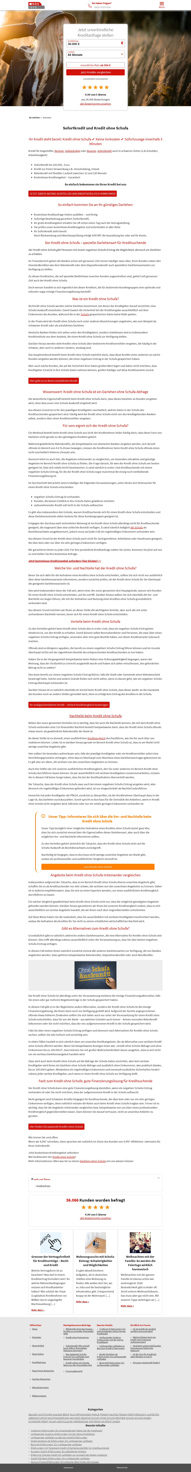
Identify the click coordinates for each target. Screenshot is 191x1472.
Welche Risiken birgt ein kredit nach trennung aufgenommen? (143, 1339)
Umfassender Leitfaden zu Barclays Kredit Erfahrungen (111, 1347)
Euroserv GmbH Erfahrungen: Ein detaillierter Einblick (58, 1451)
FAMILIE (95, 1414)
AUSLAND (57, 1414)
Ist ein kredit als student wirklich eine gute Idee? (143, 1330)
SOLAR (52, 1421)
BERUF (66, 1414)
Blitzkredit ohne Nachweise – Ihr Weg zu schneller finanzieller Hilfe (78, 1331)
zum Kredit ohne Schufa (98, 866)
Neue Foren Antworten (43, 1371)
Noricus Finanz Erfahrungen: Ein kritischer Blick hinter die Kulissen (65, 1462)
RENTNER (120, 1418)
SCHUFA (130, 1418)
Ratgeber (36, 1337)
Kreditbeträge (39, 1362)
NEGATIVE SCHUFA (90, 1418)
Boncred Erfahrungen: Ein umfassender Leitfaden (110, 1364)
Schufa (85, 314)
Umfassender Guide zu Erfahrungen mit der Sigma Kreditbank (110, 1339)
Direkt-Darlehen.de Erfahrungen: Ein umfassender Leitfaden (111, 1356)
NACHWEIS (74, 1418)
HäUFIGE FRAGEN (118, 1414)
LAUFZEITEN (153, 1414)
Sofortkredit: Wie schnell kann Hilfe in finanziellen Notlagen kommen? (76, 1348)
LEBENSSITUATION (37, 1418)
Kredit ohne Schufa (63, 1157)
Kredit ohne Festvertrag (77, 1337)
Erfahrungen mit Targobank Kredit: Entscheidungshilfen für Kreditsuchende (70, 1448)
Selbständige (72, 151)
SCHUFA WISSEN (143, 1418)
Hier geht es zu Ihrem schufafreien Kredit (53, 380)
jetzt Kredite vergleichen (95, 72)
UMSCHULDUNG (64, 1421)
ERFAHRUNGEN (83, 1414)
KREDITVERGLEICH (136, 1414)
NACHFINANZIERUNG (58, 1418)
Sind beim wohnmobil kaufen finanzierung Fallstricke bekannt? (145, 1348)
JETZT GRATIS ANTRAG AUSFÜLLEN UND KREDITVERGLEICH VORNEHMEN (72, 193)
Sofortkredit (104, 151)
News (34, 1329)
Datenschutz (122, 1467)
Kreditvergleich (96, 738)
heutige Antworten (41, 1379)
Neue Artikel (38, 1346)
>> (64, 561)
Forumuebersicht (74, 1371)
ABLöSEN (33, 1414)
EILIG (72, 1414)
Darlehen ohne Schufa (93, 1161)
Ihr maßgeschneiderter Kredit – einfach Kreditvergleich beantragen (69, 704)
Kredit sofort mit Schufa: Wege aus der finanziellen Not (77, 1364)
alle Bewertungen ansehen (95, 103)
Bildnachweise (39, 1396)
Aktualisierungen (40, 1387)
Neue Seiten (38, 1354)
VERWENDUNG (80, 1421)
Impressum (68, 1467)
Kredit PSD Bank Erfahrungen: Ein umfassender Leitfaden (60, 1458)
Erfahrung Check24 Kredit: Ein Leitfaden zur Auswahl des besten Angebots (69, 1455)
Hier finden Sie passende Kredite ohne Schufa (56, 1126)
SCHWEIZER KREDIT (38, 1421)
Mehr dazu (37, 1310)
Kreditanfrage (43, 1185)
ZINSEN (116, 1421)
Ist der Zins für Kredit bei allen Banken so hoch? (143, 1355)
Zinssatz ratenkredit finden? (146, 1363)
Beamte (91, 151)
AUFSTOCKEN (45, 1414)
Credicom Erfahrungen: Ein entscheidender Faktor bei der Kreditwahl (111, 1331)
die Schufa (136, 527)
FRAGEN (104, 1414)
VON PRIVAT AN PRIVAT (100, 1421)
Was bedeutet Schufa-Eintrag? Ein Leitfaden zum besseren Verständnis (76, 1356)
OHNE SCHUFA (107, 1418)
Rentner (59, 151)
